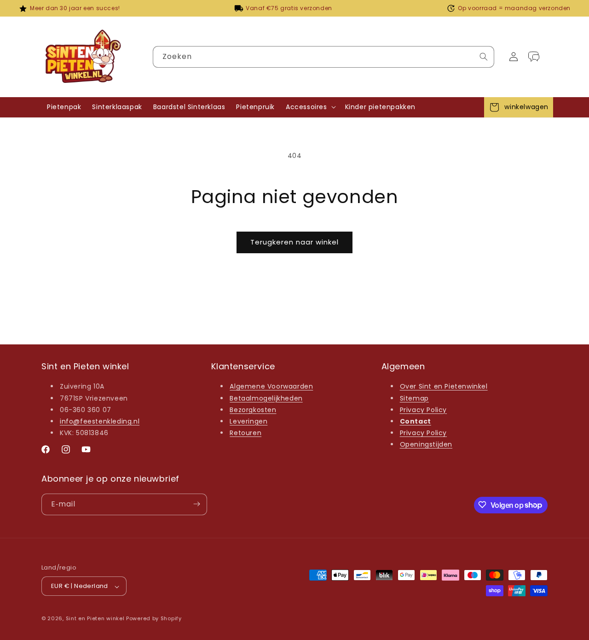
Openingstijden (426, 444)
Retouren (245, 433)
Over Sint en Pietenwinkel (444, 386)
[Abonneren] (196, 504)
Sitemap (414, 398)
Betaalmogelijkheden (266, 398)
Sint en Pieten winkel (95, 619)
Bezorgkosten (253, 409)
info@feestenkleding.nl (99, 421)
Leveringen (248, 421)
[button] (310, 106)
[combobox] (323, 57)
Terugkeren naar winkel (294, 242)
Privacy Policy (423, 409)
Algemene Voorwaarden (271, 386)
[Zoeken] (484, 57)
